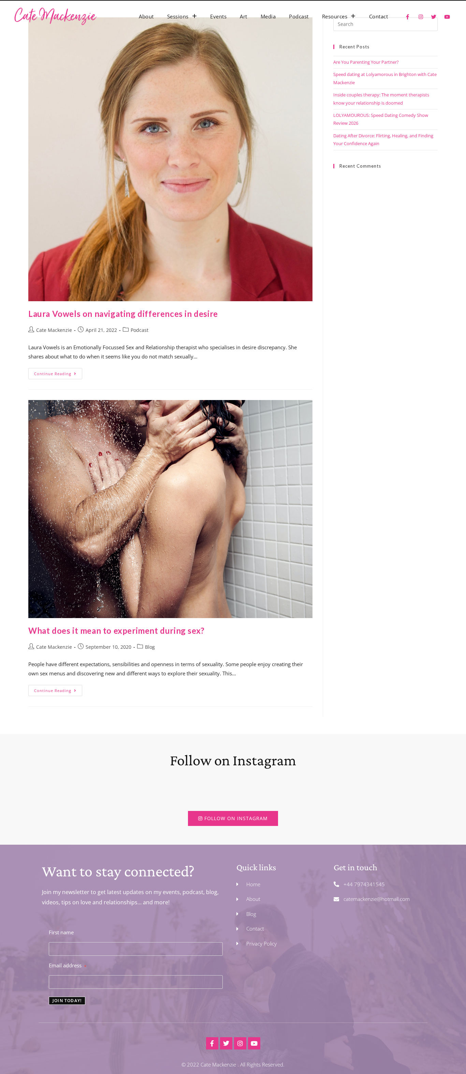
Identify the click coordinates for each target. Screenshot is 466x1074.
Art (243, 16)
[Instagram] (240, 1043)
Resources (335, 16)
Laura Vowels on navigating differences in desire (123, 314)
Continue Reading (58, 372)
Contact (378, 16)
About (146, 16)
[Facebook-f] (212, 1043)
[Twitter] (226, 1043)
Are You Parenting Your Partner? (366, 62)
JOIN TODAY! (67, 1000)
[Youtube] (254, 1043)
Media (268, 16)
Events (218, 16)
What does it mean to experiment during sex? (116, 630)
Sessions (178, 16)
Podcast (299, 16)
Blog (150, 647)
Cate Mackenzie (54, 330)
